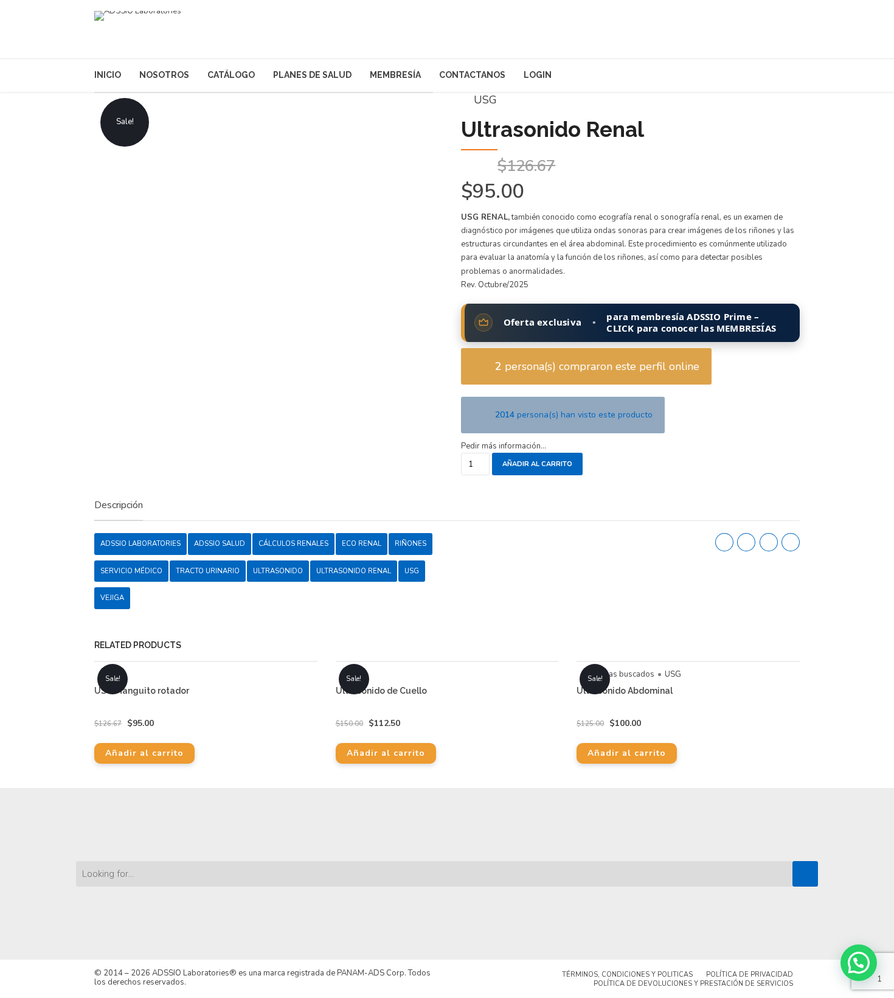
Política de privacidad (749, 974)
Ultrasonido (278, 571)
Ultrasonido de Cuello (381, 691)
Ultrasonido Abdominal (625, 691)
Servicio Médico (131, 571)
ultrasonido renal (353, 571)
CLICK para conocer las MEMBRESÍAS (691, 328)
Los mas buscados (620, 674)
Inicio (107, 75)
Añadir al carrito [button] (144, 753)
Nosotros (164, 75)
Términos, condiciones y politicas (627, 974)
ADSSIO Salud (219, 543)
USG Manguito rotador (141, 691)
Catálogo (231, 75)
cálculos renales (293, 543)
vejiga (112, 597)
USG (485, 99)
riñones (410, 543)
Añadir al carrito (537, 464)
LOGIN (538, 75)
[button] (858, 962)
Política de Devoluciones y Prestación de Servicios (693, 983)
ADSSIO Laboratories (140, 543)
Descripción (118, 506)
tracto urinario (208, 571)
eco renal (361, 543)
